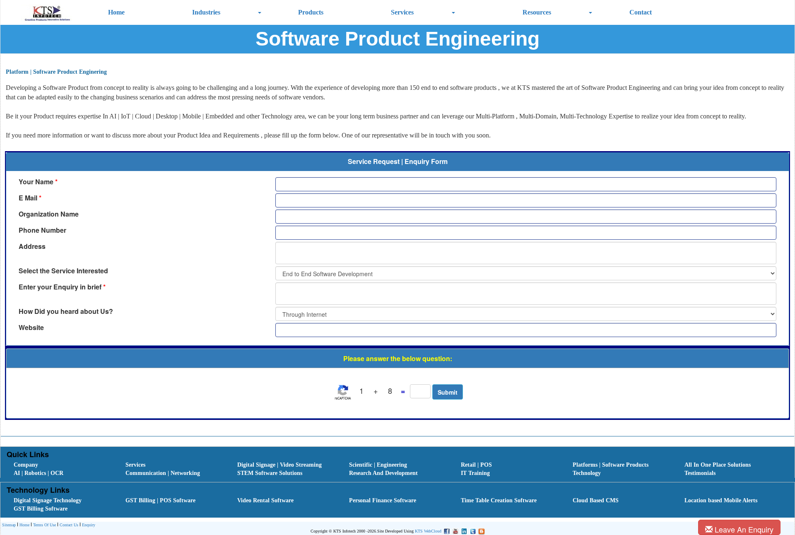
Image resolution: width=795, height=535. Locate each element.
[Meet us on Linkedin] (463, 530)
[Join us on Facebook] (445, 530)
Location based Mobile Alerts (720, 500)
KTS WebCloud (428, 531)
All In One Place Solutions (717, 465)
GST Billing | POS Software (160, 500)
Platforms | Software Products (610, 465)
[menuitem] (60, 465)
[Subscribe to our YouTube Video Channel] (454, 530)
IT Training (475, 473)
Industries (206, 12)
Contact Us (69, 525)
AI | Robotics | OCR (38, 473)
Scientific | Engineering (378, 465)
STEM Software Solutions (269, 473)
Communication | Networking (162, 473)
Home (116, 12)
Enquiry (88, 525)
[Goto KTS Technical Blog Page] (480, 530)
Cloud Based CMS (596, 500)
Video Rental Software (265, 500)
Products (310, 12)
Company (26, 465)
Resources (537, 12)
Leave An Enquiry (743, 529)
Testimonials (700, 473)
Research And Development (383, 473)
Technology (587, 473)
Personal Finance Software (382, 500)
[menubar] (399, 469)
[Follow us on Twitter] (471, 530)
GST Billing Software (40, 509)
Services (402, 12)
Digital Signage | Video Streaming (279, 465)
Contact (640, 12)
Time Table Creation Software (499, 500)
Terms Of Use (44, 525)
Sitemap (9, 525)
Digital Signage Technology (48, 500)
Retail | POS (476, 465)
